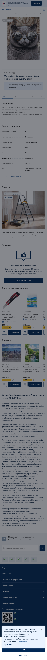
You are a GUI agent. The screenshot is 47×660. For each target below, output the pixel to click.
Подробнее (22, 641)
